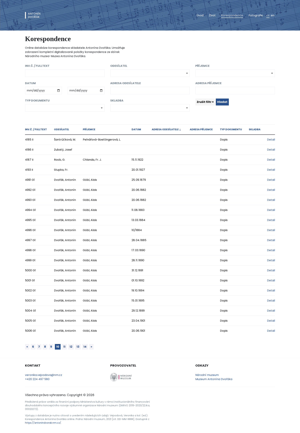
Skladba (116, 101)
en (272, 15)
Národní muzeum (207, 375)
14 (85, 347)
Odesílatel (118, 66)
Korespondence (232, 15)
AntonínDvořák (34, 15)
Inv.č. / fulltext (37, 66)
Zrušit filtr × (205, 102)
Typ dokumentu (37, 101)
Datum (30, 83)
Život (212, 15)
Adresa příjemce (208, 83)
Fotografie (256, 15)
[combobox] (150, 73)
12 (71, 347)
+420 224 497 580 (37, 379)
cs (267, 15)
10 (57, 347)
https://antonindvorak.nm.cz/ (43, 422)
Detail (271, 140)
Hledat (222, 102)
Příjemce (202, 66)
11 (64, 347)
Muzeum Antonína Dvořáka (213, 379)
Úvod (200, 15)
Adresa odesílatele (125, 83)
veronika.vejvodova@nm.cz (43, 375)
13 (78, 347)
